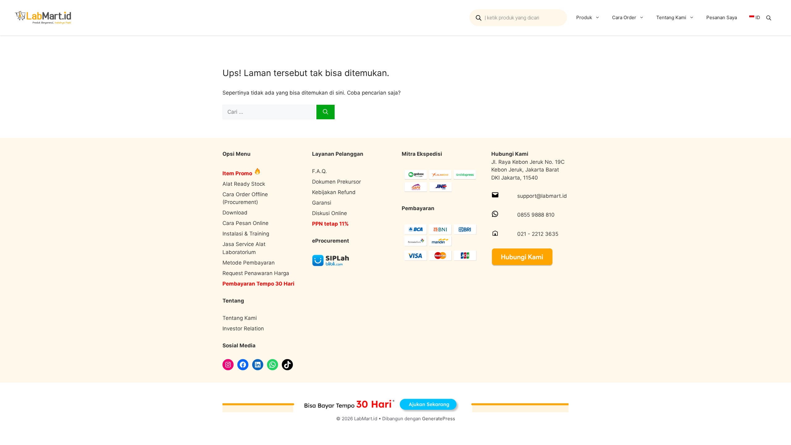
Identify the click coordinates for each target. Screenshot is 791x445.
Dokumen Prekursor (336, 182)
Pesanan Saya (721, 17)
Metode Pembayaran (248, 263)
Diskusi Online (329, 213)
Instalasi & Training (245, 234)
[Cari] (325, 112)
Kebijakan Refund (334, 192)
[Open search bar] (769, 17)
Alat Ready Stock (243, 184)
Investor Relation (243, 328)
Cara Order (624, 17)
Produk (584, 17)
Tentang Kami (671, 17)
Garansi (321, 203)
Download (234, 213)
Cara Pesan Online (245, 223)
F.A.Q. (319, 171)
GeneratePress (438, 419)
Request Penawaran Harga (255, 273)
